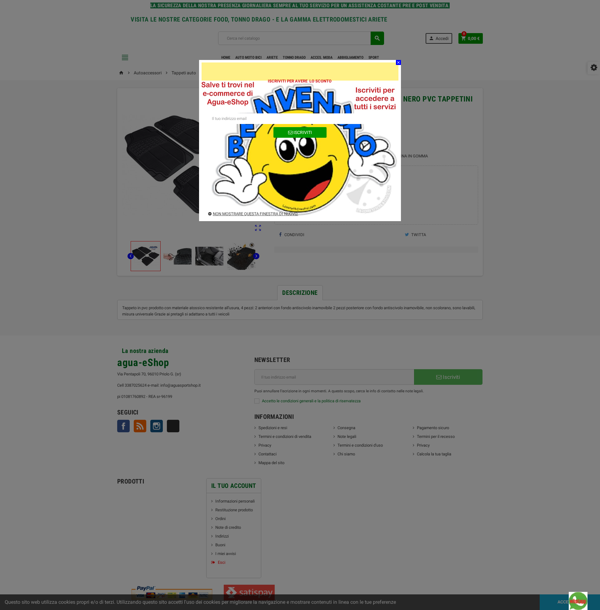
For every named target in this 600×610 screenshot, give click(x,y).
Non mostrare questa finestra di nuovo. (255, 213)
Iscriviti (302, 132)
